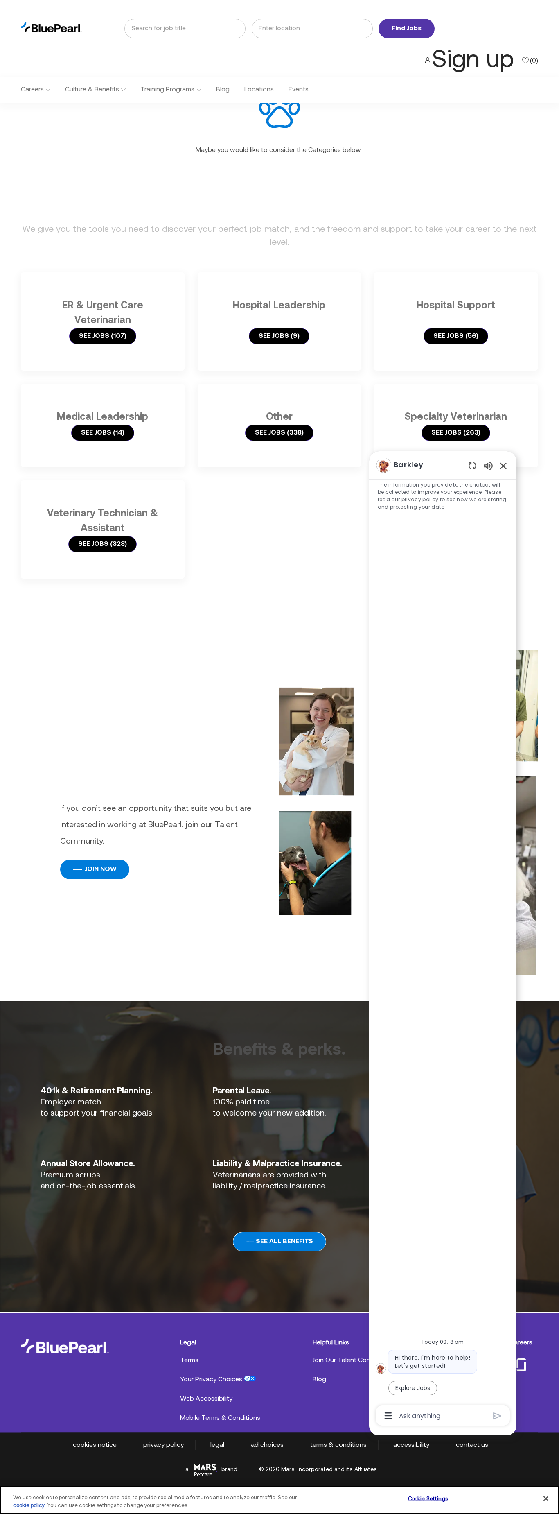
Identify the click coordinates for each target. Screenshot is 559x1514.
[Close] (546, 1499)
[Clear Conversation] (472, 465)
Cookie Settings (428, 1499)
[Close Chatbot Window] (503, 465)
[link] (51, 27)
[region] (442, 940)
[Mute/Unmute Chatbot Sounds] (488, 465)
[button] (407, 28)
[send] (497, 1416)
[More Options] (388, 1416)
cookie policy (29, 1505)
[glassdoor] (521, 1364)
